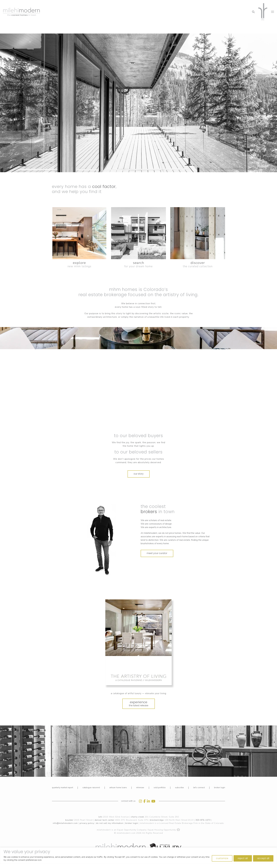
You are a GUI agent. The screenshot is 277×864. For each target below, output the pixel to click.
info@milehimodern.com (65, 823)
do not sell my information (109, 823)
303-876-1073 (202, 820)
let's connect (199, 787)
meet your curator (157, 553)
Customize (222, 858)
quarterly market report (62, 787)
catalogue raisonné (91, 787)
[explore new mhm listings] (79, 233)
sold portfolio (160, 787)
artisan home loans (118, 787)
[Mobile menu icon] (272, 11)
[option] (101, 540)
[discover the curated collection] (197, 233)
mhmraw (140, 787)
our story (139, 473)
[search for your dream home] (138, 233)
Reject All (243, 858)
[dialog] (138, 855)
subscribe (179, 787)
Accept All (263, 858)
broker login (219, 787)
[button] (230, 3)
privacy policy (87, 823)
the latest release (138, 703)
